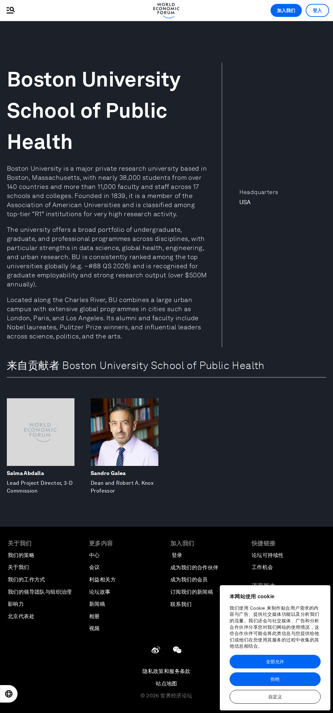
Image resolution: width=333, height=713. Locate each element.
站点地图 (166, 683)
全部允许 (275, 661)
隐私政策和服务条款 (166, 671)
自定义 (275, 696)
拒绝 (275, 679)
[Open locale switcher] (8, 693)
